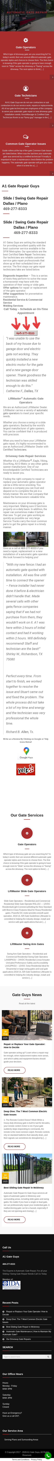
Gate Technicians (26, 95)
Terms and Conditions (20, 1459)
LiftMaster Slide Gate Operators (27, 891)
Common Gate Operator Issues (26, 143)
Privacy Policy (36, 1459)
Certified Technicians (14, 449)
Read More (14, 1070)
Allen (24, 732)
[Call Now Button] (48, 1455)
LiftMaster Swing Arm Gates (27, 944)
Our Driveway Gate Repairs (18, 1339)
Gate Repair (25, 254)
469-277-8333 (15, 209)
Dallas (28, 391)
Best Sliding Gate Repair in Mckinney (24, 1187)
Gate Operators (26, 47)
